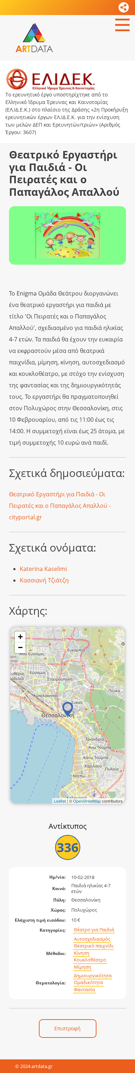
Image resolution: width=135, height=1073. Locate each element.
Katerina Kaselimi (43, 569)
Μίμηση (82, 967)
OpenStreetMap (87, 801)
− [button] (20, 647)
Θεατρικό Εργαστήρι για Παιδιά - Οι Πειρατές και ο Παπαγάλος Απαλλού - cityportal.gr (60, 505)
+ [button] (20, 636)
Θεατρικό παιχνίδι (93, 946)
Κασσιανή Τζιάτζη (44, 580)
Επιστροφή (67, 1028)
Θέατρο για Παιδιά (94, 930)
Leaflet (60, 801)
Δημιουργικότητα (93, 976)
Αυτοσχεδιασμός (92, 939)
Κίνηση (81, 953)
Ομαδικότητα (88, 982)
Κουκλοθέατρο (90, 960)
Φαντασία (84, 990)
